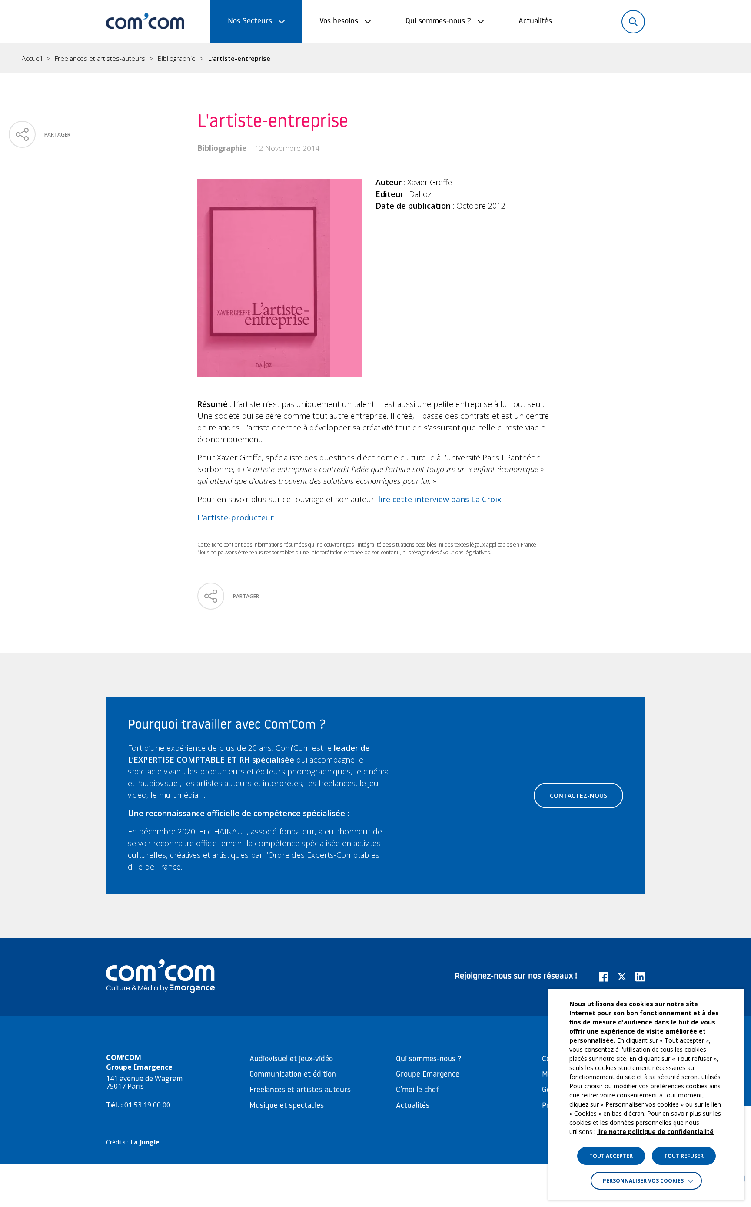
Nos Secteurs (250, 22)
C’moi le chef (417, 1090)
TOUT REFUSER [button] (684, 1156)
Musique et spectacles (286, 1106)
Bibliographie (177, 58)
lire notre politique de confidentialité (655, 1131)
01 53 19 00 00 (147, 1105)
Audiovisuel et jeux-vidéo (291, 1060)
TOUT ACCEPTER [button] (611, 1156)
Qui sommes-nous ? (438, 22)
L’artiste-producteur (235, 517)
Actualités (535, 22)
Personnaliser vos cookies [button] (643, 1180)
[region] (375, 58)
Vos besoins (338, 22)
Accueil (32, 58)
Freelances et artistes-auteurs (100, 58)
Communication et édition (292, 1075)
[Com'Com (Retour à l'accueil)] (145, 21)
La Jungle (145, 1142)
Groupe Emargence (427, 1075)
